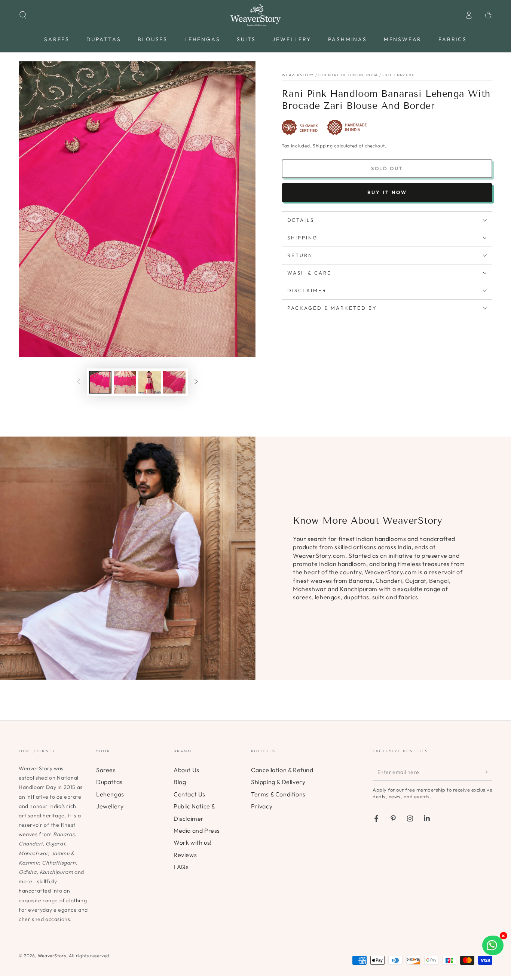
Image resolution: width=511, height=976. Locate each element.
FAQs (181, 867)
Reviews (185, 855)
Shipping (323, 146)
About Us (186, 770)
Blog (180, 782)
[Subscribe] (488, 772)
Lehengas (110, 794)
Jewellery (109, 806)
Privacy (261, 806)
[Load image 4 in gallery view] (174, 382)
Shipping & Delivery (278, 782)
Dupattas (109, 782)
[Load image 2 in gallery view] (125, 382)
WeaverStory (52, 955)
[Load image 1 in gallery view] (100, 382)
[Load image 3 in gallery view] (149, 382)
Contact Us (189, 794)
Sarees (106, 770)
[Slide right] (196, 382)
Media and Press (197, 830)
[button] (23, 15)
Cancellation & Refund (282, 770)
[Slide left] (78, 382)
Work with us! (193, 842)
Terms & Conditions (278, 794)
